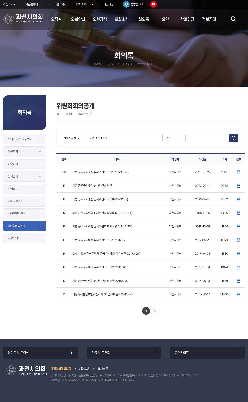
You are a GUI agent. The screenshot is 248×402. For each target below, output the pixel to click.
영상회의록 (14, 238)
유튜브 (153, 4)
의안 (165, 19)
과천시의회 (9, 4)
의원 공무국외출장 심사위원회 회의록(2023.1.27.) (100, 199)
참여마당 (187, 19)
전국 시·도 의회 (100, 353)
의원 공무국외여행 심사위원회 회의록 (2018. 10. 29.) (102, 213)
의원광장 (100, 19)
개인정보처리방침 (61, 368)
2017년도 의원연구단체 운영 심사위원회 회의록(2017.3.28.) (106, 253)
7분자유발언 (15, 201)
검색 (233, 138)
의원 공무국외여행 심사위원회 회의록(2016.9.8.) (99, 267)
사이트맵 (84, 368)
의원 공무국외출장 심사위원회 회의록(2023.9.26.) (100, 172)
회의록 (143, 19)
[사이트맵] (242, 19)
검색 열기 (233, 19)
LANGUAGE (83, 4)
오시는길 (103, 368)
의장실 (56, 19)
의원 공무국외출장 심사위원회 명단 (92, 186)
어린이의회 (60, 4)
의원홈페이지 (32, 4)
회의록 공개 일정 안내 (20, 139)
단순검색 (13, 164)
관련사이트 (182, 353)
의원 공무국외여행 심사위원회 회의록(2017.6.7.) (99, 240)
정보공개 (209, 19)
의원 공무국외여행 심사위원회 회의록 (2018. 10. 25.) (102, 226)
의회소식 (122, 19)
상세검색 (13, 176)
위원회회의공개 (16, 226)
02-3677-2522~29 (115, 375)
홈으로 (58, 114)
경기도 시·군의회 (18, 353)
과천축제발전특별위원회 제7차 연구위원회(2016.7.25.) (103, 294)
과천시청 (108, 4)
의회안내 (78, 19)
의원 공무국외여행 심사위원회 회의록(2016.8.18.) (100, 281)
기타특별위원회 (16, 213)
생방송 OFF (137, 4)
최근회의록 (14, 151)
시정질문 (13, 189)
